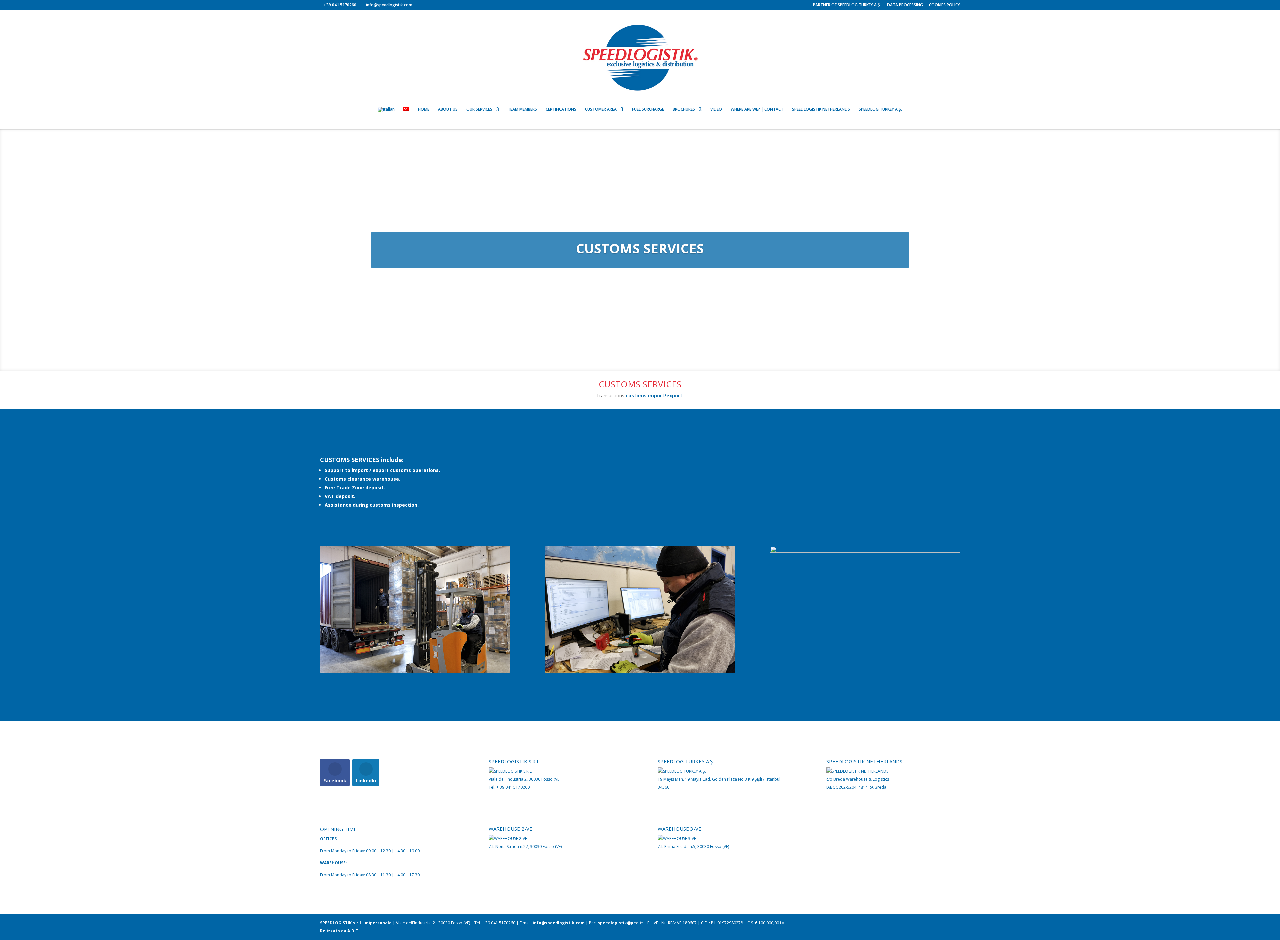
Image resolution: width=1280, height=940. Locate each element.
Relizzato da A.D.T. (340, 931)
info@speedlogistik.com (559, 923)
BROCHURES (684, 109)
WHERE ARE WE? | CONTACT (757, 109)
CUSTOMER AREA (601, 109)
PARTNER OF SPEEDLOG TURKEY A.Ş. (847, 5)
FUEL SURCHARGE (648, 109)
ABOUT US (448, 109)
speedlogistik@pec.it (620, 923)
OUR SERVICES (479, 109)
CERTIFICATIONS (561, 109)
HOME (423, 109)
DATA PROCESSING (905, 5)
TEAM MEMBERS (522, 109)
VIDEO (716, 109)
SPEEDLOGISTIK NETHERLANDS (821, 109)
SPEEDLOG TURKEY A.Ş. (880, 109)
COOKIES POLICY (944, 5)
